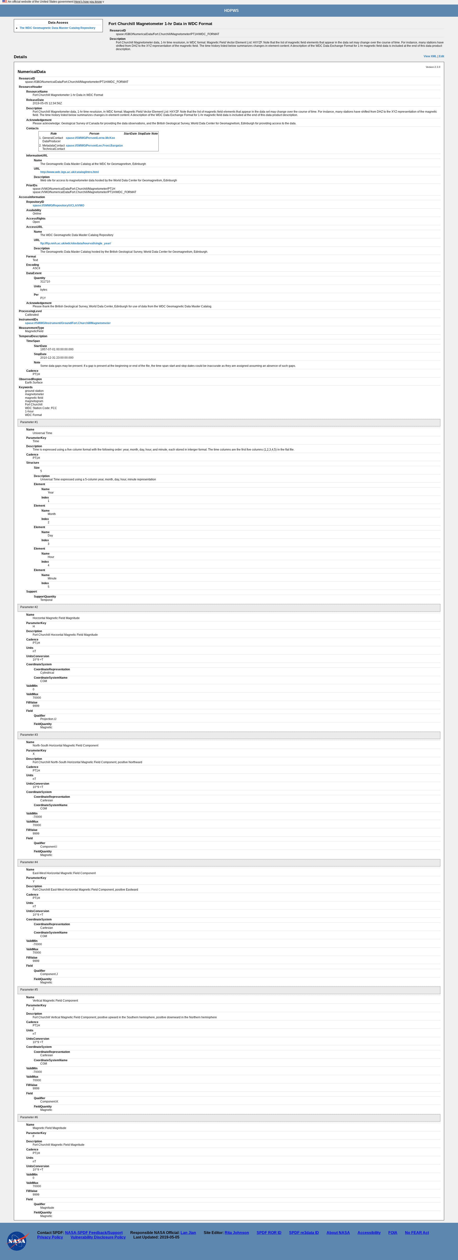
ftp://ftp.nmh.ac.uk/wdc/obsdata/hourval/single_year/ (75, 243)
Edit (441, 56)
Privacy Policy (50, 1237)
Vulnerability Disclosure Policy (98, 1237)
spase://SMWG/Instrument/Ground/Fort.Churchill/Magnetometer (68, 323)
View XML (430, 56)
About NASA (338, 1233)
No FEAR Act (417, 1233)
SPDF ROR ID (269, 1233)
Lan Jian (188, 1233)
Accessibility (369, 1233)
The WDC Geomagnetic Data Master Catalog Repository (57, 28)
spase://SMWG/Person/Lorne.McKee (90, 138)
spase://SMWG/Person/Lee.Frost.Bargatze (94, 145)
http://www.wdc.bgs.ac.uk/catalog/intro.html (69, 172)
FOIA (392, 1233)
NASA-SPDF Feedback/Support (94, 1233)
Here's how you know (88, 1)
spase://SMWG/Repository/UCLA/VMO (58, 205)
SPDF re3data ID (304, 1233)
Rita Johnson (237, 1233)
